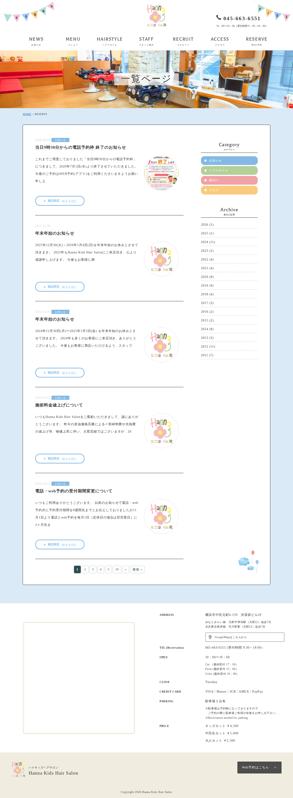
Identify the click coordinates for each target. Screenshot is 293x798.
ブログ (214, 190)
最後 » (137, 569)
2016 (204, 311)
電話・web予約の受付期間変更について (74, 491)
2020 (204, 277)
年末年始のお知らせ (54, 233)
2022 (204, 259)
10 (117, 569)
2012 (204, 346)
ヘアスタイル (218, 170)
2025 (204, 233)
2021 (204, 268)
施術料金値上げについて (59, 405)
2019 (204, 285)
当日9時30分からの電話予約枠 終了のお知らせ (80, 147)
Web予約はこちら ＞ (259, 767)
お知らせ (60, 140)
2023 (204, 250)
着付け (214, 180)
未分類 (59, 226)
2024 (204, 242)
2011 (204, 355)
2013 (204, 338)
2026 (204, 224)
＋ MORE (60, 201)
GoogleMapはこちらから (231, 637)
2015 (204, 320)
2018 (204, 294)
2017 (204, 303)
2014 (204, 329)
